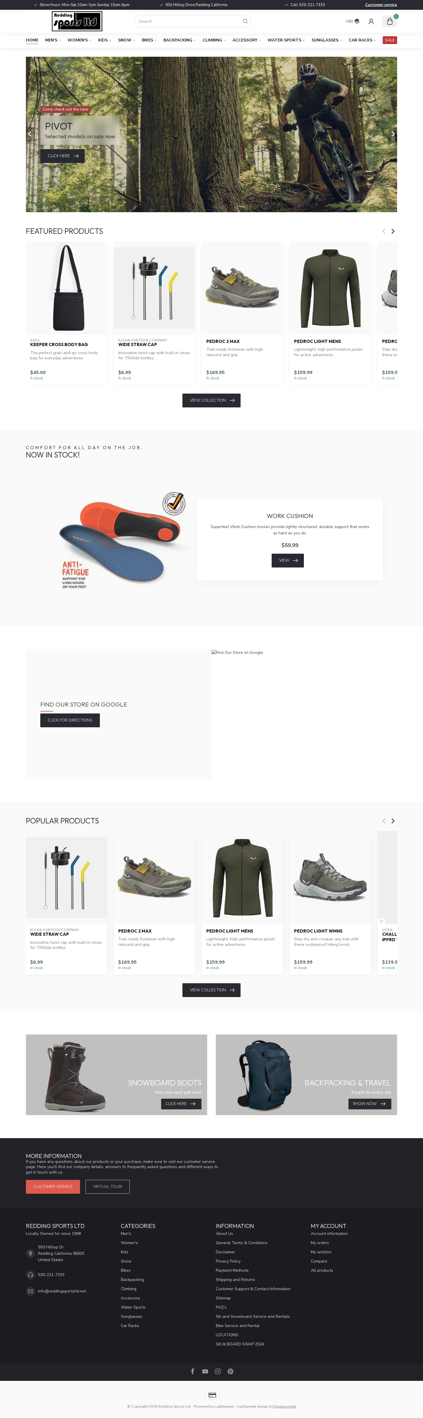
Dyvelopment (285, 1406)
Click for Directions (70, 720)
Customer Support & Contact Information (253, 1289)
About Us (224, 1233)
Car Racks (360, 40)
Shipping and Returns (235, 1279)
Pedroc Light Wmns (318, 931)
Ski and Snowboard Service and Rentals (253, 1316)
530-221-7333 (312, 4)
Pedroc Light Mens (317, 341)
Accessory (245, 40)
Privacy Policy (228, 1261)
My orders (320, 1243)
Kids (103, 40)
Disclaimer (225, 1252)
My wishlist (321, 1252)
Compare (319, 1261)
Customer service (381, 4)
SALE (390, 40)
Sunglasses (325, 40)
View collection (208, 400)
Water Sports (284, 40)
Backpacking (177, 40)
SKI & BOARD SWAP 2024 (240, 1344)
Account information (329, 1233)
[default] (381, 921)
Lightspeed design (252, 1406)
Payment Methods (232, 1270)
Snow (125, 40)
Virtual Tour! (107, 1186)
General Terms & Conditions (242, 1243)
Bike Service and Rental (238, 1325)
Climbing (212, 40)
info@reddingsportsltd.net (62, 1291)
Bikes (147, 40)
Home (32, 40)
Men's (51, 40)
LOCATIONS (227, 1335)
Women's (78, 40)
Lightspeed (224, 1406)
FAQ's (221, 1307)
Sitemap (223, 1298)
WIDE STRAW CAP (137, 344)
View (284, 560)
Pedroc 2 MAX (223, 341)
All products (322, 1270)
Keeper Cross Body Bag (59, 344)
